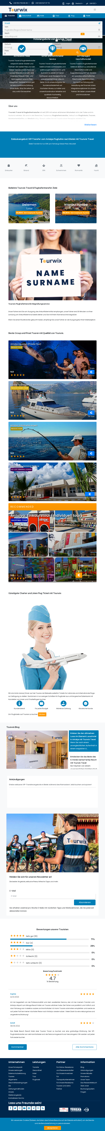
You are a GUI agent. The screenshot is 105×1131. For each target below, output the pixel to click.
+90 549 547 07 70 (42, 3)
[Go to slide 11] (43, 767)
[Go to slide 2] (27, 767)
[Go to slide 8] (38, 767)
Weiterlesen (90, 124)
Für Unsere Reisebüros (64, 1083)
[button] (84, 741)
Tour (34, 1076)
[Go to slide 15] (50, 767)
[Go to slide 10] (41, 767)
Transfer (36, 1067)
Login (68, 3)
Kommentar (17, 1047)
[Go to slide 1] (25, 767)
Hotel (34, 1073)
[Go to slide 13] (47, 767)
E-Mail (12, 890)
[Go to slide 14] (48, 767)
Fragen (83, 1092)
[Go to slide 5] (32, 767)
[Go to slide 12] (45, 767)
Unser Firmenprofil (15, 1067)
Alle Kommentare (84, 1047)
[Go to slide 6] (34, 767)
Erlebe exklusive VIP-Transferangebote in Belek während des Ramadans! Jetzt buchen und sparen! (50, 784)
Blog (82, 1067)
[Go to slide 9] (39, 767)
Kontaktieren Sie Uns (16, 1098)
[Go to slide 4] (31, 767)
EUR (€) (93, 3)
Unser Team (85, 1079)
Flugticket (36, 1079)
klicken (42, 714)
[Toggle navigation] (95, 9)
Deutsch (79, 3)
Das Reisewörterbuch (89, 1083)
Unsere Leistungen (15, 1070)
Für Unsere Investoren (64, 1073)
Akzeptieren (52, 1128)
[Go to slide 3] (29, 767)
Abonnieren (85, 902)
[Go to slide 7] (36, 767)
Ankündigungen (87, 1070)
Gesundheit (37, 1070)
